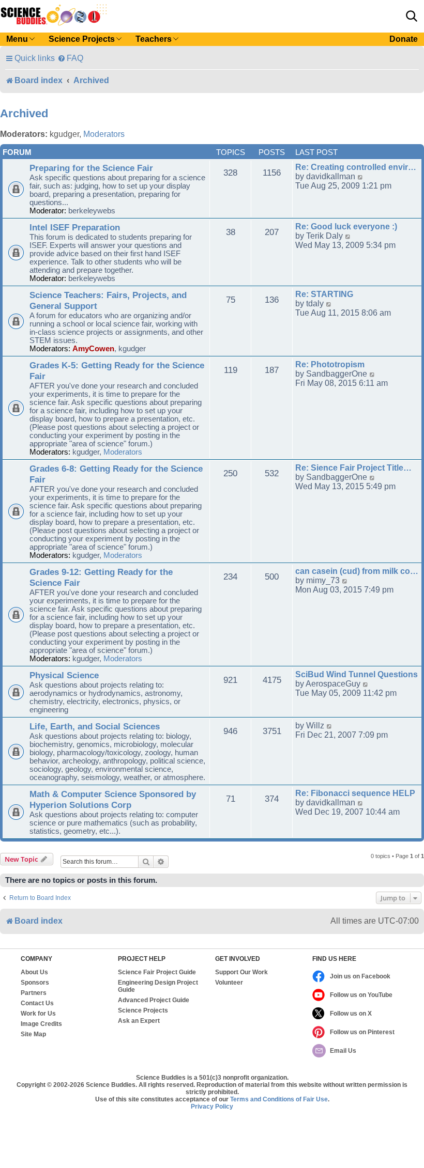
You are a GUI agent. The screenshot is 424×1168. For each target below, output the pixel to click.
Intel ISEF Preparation (74, 227)
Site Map (33, 1034)
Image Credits (41, 1023)
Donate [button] (403, 39)
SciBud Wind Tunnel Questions (356, 674)
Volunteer (229, 982)
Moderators (104, 134)
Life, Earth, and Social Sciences (94, 726)
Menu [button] (17, 39)
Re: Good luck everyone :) (346, 226)
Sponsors (35, 982)
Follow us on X (351, 1013)
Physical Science (64, 675)
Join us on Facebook (360, 976)
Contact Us (37, 1003)
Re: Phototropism (330, 364)
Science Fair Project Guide (157, 972)
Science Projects (143, 1010)
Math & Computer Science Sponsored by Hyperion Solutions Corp (112, 799)
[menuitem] (70, 58)
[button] (411, 16)
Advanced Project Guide (153, 1000)
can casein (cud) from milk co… (356, 571)
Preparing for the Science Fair (91, 168)
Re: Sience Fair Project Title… (353, 467)
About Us (34, 972)
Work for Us (38, 1013)
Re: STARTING (324, 294)
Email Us (343, 1050)
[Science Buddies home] (54, 15)
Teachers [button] (153, 39)
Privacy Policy (212, 1106)
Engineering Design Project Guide (158, 986)
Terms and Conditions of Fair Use (279, 1099)
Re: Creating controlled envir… (355, 167)
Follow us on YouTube (361, 995)
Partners (34, 992)
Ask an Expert (139, 1020)
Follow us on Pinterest (362, 1032)
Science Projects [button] (82, 39)
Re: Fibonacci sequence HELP (355, 793)
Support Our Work (241, 972)
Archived (24, 113)
